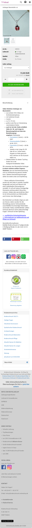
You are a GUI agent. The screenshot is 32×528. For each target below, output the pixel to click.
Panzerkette (13, 137)
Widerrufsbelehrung (7, 408)
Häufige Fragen (8, 320)
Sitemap (6, 353)
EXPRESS (4, 401)
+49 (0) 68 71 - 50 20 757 (11, 490)
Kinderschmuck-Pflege (10, 338)
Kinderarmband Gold (8, 376)
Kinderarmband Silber (22, 376)
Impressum (4, 419)
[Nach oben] (27, 525)
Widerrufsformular (6, 412)
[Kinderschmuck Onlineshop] (4, 2)
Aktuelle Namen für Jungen (12, 346)
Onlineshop (9, 526)
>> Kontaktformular (7, 499)
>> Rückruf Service (7, 503)
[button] (5, 79)
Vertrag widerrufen (7, 521)
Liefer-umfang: (7, 64)
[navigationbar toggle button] (30, 2)
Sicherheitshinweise (10, 349)
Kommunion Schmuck (9, 378)
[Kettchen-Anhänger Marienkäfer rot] (16, 23)
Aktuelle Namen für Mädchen (12, 342)
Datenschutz (5, 415)
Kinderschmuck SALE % (11, 316)
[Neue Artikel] (27, 362)
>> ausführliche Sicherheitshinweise (14, 215)
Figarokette (13, 145)
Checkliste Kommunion (11, 324)
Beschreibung (7, 103)
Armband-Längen (9, 331)
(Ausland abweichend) (20, 53)
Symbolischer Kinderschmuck (13, 327)
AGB (2, 405)
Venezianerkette (15, 141)
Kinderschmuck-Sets (23, 378)
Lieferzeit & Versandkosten (9, 398)
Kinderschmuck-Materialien (12, 335)
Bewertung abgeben (16, 305)
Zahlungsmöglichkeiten (8, 395)
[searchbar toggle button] (21, 2)
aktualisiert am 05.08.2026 (12, 357)
